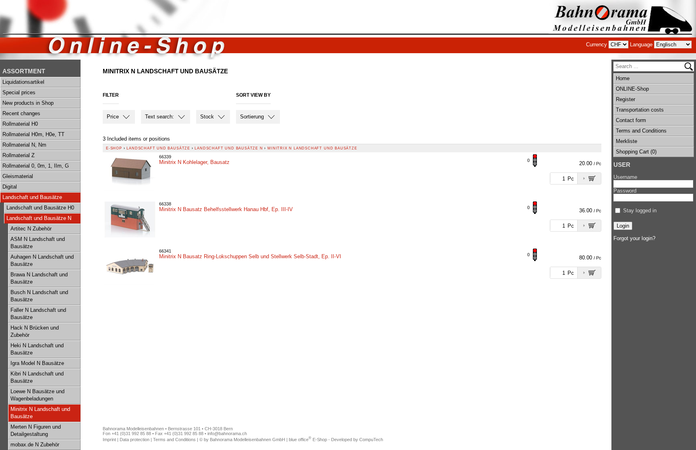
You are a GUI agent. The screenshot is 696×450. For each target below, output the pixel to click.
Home (623, 78)
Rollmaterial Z (18, 155)
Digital (9, 187)
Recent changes (21, 113)
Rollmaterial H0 (20, 124)
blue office (300, 439)
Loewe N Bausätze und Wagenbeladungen (37, 395)
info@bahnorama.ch (227, 433)
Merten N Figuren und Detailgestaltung (35, 430)
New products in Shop (28, 103)
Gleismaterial (17, 176)
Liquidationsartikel (23, 82)
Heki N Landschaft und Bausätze (37, 349)
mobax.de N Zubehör (34, 445)
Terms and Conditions (641, 131)
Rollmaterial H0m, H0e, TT (33, 134)
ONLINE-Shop (632, 89)
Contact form (631, 120)
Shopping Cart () (636, 152)
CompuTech (371, 439)
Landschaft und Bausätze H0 (40, 208)
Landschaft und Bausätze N (38, 218)
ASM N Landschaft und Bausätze (37, 242)
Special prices (18, 92)
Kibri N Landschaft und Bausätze (37, 377)
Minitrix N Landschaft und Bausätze (40, 412)
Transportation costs (640, 110)
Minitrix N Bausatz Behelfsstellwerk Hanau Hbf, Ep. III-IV (226, 209)
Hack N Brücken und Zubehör (34, 331)
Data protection (134, 439)
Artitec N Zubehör (31, 229)
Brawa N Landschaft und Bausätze (39, 278)
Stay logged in (640, 210)
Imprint (109, 439)
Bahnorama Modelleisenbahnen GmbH (247, 439)
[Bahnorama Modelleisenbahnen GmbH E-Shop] (622, 30)
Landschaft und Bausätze (32, 197)
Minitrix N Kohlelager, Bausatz (194, 162)
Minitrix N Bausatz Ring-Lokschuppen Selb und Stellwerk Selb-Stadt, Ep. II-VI (250, 256)
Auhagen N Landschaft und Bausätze (42, 260)
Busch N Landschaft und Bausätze (39, 296)
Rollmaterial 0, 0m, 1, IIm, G (35, 166)
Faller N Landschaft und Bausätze (38, 313)
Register (625, 99)
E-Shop (114, 148)
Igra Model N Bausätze (37, 363)
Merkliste (626, 141)
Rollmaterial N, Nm (24, 145)
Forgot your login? (634, 238)
